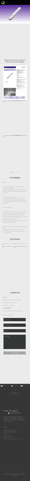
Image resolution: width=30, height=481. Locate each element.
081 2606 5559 (9, 437)
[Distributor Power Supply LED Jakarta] (3, 2)
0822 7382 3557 (10, 305)
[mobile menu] (27, 2)
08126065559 (8, 308)
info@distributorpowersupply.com (14, 439)
